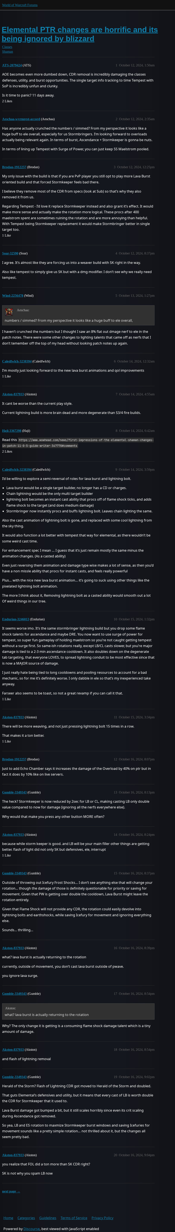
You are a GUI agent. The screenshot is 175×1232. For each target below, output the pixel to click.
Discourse (31, 1228)
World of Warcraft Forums (20, 5)
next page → (11, 1191)
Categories (26, 1218)
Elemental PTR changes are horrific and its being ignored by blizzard (80, 34)
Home (8, 1218)
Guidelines (47, 1218)
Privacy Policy (102, 1218)
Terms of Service (74, 1218)
